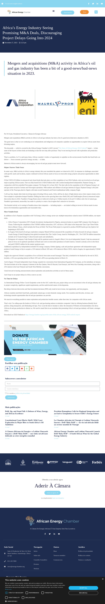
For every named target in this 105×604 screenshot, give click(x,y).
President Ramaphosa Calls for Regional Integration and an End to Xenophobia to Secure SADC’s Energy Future (76, 412)
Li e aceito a (18, 393)
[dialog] (52, 590)
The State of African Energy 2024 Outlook (73, 148)
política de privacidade (22, 393)
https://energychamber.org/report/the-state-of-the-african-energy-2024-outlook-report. (52, 315)
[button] (53, 11)
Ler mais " (7, 416)
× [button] (102, 579)
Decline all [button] (83, 593)
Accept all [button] (83, 588)
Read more (8, 589)
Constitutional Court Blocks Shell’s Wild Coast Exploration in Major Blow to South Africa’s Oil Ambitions (24, 422)
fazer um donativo (58, 498)
